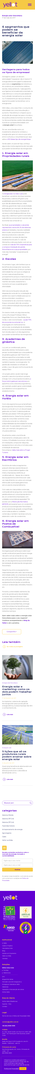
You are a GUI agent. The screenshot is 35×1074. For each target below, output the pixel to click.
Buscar (30, 803)
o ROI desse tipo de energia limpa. (19, 139)
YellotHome (6, 973)
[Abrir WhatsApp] (30, 1069)
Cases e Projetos (7, 945)
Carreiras (4, 958)
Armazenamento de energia (12, 829)
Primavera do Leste (9, 1047)
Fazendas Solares (8, 826)
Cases (4, 837)
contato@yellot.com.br (10, 1022)
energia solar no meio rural (13, 194)
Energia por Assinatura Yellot (11, 984)
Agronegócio (6, 833)
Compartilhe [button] (11, 632)
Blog (3, 950)
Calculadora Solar (7, 948)
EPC (3, 976)
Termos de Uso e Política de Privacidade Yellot (16, 1016)
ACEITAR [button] (22, 1068)
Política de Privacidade (11, 1068)
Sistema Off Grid (8, 819)
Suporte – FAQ (6, 1004)
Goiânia (4, 1029)
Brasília (4, 1039)
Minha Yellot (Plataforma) (9, 1001)
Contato (4, 1006)
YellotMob (5, 987)
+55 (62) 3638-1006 (8, 1026)
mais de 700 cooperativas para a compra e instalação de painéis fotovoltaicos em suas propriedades (17, 247)
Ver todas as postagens (15, 646)
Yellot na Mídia (7, 840)
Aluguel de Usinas (7, 979)
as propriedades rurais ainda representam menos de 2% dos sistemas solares (16, 227)
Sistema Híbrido (7, 815)
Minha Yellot (6, 992)
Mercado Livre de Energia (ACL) (12, 981)
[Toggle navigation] (30, 5)
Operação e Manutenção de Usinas (13, 989)
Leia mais (10, 714)
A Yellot (4, 943)
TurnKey (5, 970)
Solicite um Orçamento (9, 953)
